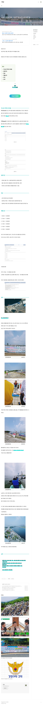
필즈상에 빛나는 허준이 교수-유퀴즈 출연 (8, 587)
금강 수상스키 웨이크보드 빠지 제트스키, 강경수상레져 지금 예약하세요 (15, 34)
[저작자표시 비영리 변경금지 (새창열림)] (12, 578)
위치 (4, 77)
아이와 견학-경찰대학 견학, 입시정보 (8, 590)
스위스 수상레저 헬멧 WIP (7, 40)
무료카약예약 (15, 96)
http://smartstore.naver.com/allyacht (8, 39)
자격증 (34, 35)
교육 (3, 584)
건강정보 (34, 33)
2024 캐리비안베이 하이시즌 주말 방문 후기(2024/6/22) (11, 586)
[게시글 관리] (5, 579)
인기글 (37, 44)
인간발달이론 (35, 31)
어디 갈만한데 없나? (6, 686)
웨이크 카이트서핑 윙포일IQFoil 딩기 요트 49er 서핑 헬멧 (12, 42)
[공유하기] (4, 579)
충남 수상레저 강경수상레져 (7, 33)
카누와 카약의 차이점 (7, 69)
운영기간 (5, 71)
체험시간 (5, 75)
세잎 (2, 2)
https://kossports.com (6, 31)
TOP (41, 702)
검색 (38, 2)
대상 (4, 73)
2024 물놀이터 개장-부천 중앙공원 (7, 588)
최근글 (34, 44)
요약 (4, 79)
